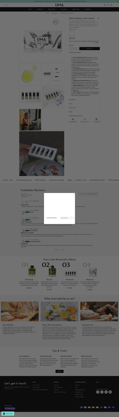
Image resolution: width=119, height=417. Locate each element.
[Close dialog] (73, 194)
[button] (59, 222)
